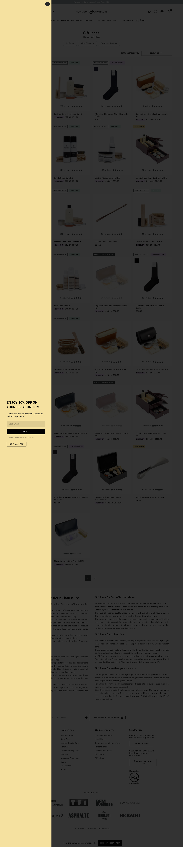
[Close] (47, 4)
